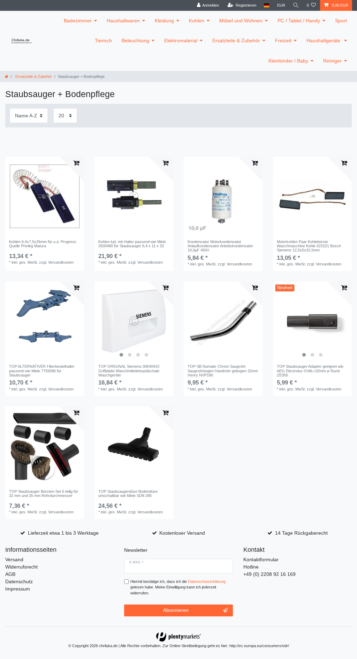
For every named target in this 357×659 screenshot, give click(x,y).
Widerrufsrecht (21, 567)
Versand (14, 559)
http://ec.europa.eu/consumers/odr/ (259, 646)
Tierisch (103, 40)
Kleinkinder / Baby (288, 61)
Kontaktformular (261, 559)
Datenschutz (19, 581)
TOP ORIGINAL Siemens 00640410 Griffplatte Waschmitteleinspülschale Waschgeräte (128, 370)
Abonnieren (176, 610)
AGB (10, 574)
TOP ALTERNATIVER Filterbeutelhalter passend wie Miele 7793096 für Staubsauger (42, 370)
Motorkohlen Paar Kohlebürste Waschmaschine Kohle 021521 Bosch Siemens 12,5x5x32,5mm (309, 246)
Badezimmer (78, 20)
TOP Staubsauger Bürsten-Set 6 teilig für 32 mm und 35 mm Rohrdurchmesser (43, 493)
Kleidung (164, 20)
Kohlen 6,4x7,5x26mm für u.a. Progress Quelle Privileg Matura (42, 244)
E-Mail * (136, 562)
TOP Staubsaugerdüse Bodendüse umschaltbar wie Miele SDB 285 (128, 493)
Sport (341, 20)
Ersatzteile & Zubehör (236, 40)
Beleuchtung (135, 40)
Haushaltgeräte (324, 40)
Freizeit (283, 40)
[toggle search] (296, 5)
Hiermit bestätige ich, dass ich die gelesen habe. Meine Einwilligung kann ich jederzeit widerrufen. (178, 587)
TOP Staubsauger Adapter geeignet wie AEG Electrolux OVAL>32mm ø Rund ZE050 (310, 370)
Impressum (17, 589)
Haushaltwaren (123, 20)
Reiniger (332, 61)
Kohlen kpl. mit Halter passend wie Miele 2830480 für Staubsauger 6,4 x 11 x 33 (132, 244)
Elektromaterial (180, 40)
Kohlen (196, 20)
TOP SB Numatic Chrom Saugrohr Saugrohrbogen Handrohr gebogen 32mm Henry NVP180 (223, 370)
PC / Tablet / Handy (299, 20)
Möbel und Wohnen (241, 20)
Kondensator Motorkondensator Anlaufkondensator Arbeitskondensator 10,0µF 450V (220, 246)
